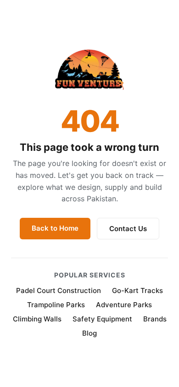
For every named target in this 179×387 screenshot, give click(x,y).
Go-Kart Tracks (137, 290)
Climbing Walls (37, 319)
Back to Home (55, 228)
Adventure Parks (124, 304)
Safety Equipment (102, 319)
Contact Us (128, 228)
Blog (89, 333)
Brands (155, 319)
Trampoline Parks (56, 304)
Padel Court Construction (58, 290)
